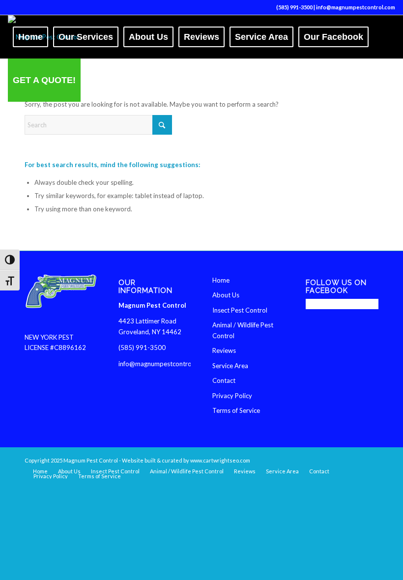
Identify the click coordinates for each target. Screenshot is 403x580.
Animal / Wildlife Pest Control (242, 330)
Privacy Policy (232, 396)
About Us (225, 295)
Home (221, 280)
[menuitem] (30, 36)
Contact (223, 380)
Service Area (230, 366)
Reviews (224, 350)
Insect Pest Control (239, 310)
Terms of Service (236, 410)
